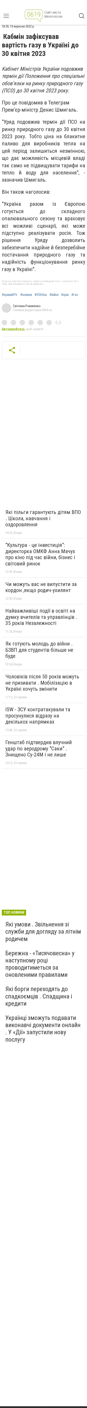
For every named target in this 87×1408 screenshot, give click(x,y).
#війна (54, 295)
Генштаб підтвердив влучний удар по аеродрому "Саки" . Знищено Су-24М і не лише (38, 748)
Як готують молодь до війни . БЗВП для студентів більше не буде (39, 650)
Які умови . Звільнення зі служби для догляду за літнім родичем (43, 931)
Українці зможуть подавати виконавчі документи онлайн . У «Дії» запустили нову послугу (43, 1028)
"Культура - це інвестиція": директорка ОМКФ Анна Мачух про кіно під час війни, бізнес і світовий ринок (40, 554)
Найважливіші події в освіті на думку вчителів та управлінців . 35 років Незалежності (41, 617)
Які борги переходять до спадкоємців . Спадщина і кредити (38, 996)
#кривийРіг (10, 295)
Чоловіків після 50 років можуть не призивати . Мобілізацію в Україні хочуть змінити (42, 682)
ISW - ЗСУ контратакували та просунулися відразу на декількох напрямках (37, 715)
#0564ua (41, 295)
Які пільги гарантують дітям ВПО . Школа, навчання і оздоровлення (43, 518)
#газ (74, 295)
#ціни (65, 295)
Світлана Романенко (27, 306)
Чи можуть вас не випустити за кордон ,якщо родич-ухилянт (41, 587)
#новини (26, 295)
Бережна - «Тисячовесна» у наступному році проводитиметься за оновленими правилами (40, 964)
